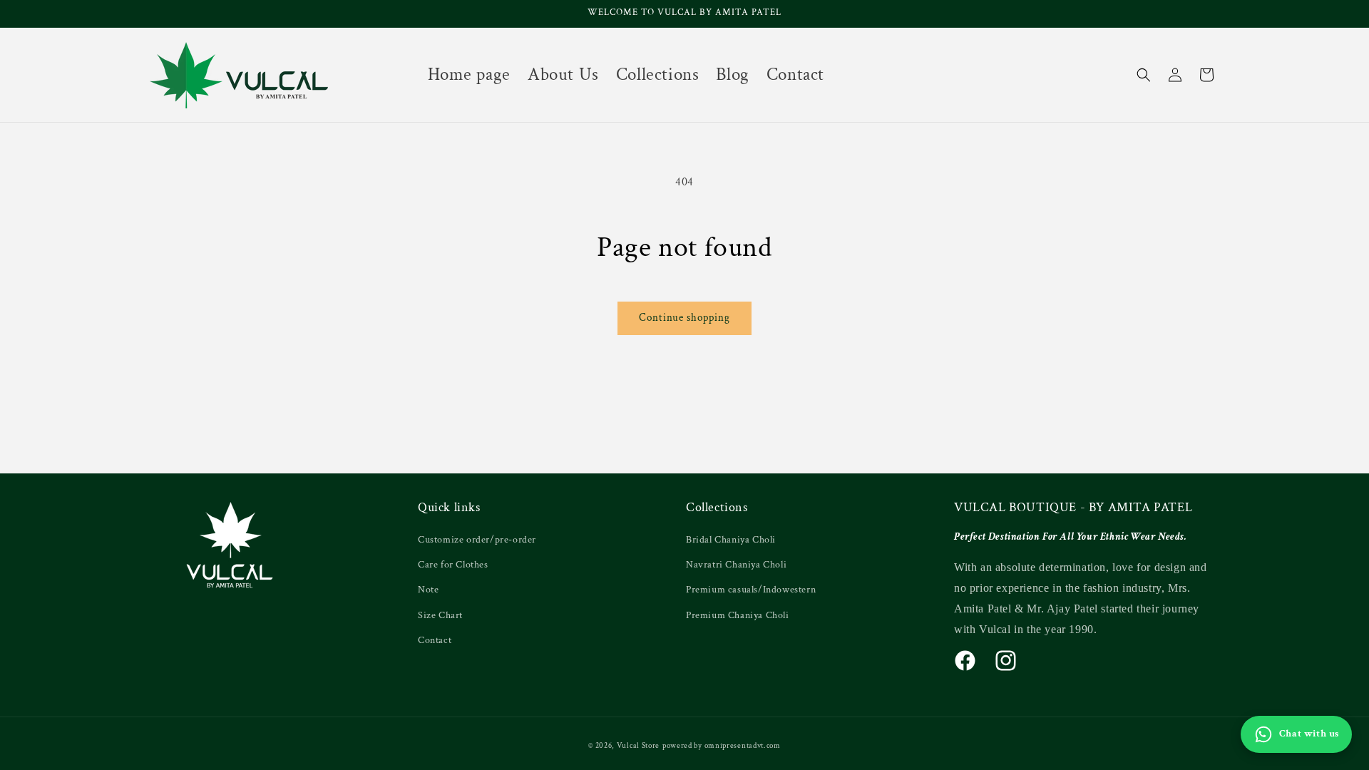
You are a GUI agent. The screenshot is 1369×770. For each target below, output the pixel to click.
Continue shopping (684, 317)
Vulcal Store (638, 746)
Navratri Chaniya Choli (736, 564)
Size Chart (440, 615)
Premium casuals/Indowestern (751, 589)
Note (428, 589)
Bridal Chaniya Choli (731, 539)
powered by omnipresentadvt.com (721, 746)
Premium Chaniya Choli (737, 615)
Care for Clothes (453, 564)
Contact (434, 640)
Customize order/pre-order (477, 539)
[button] (1143, 75)
